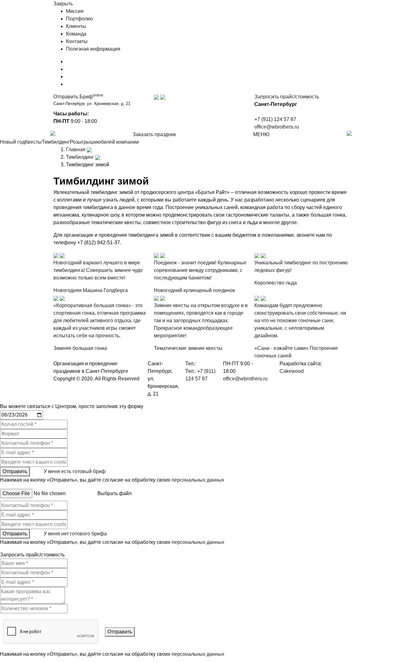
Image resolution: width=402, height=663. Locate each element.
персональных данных (197, 480)
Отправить (15, 471)
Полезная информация (93, 49)
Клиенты (76, 26)
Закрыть (63, 3)
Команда (76, 33)
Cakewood (292, 371)
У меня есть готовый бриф (75, 471)
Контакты (77, 41)
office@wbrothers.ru (276, 127)
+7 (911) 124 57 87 (275, 119)
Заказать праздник (154, 134)
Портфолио (79, 18)
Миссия (75, 11)
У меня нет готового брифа (75, 533)
